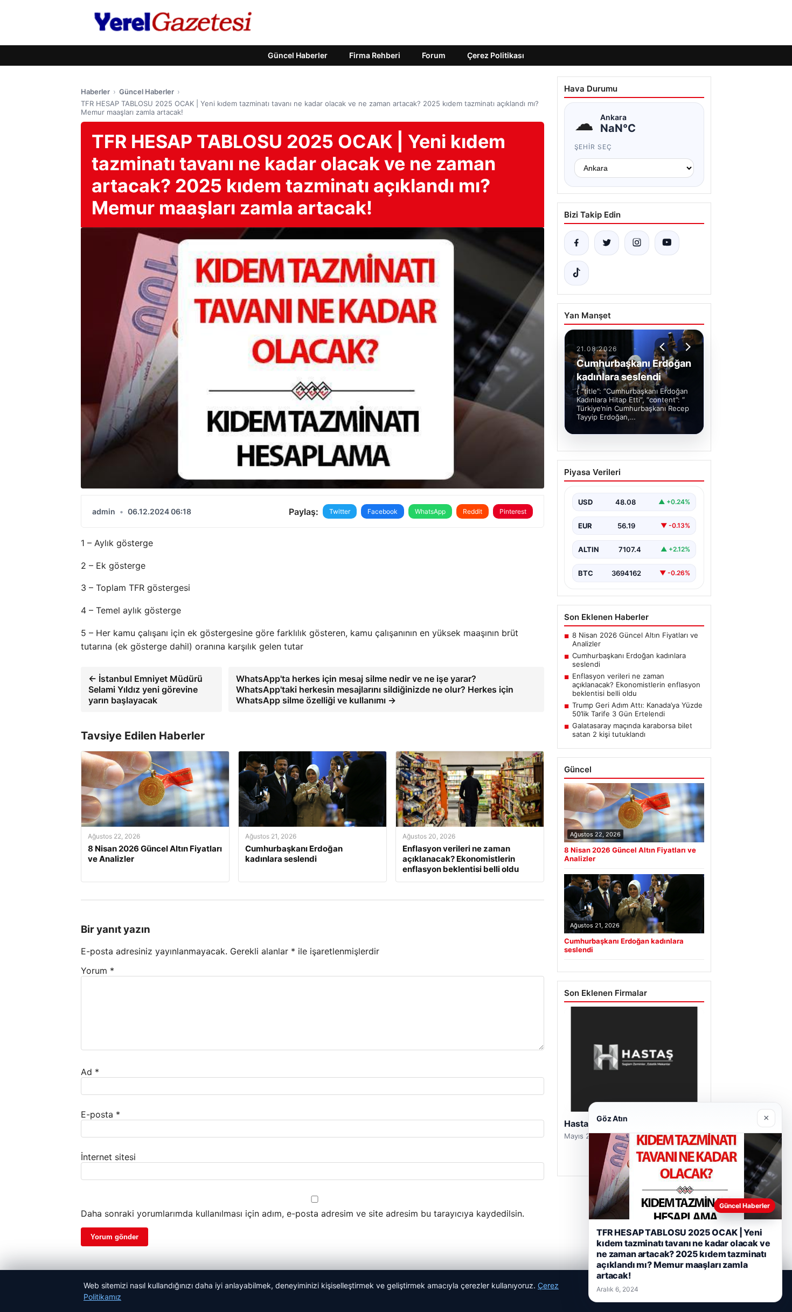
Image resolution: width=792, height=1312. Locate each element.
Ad (90, 1071)
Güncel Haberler (298, 55)
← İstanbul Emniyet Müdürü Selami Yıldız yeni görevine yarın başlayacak (145, 689)
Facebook (382, 511)
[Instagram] (636, 243)
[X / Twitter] (606, 243)
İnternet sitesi (108, 1157)
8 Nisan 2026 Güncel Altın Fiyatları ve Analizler (635, 639)
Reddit (472, 511)
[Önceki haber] (664, 347)
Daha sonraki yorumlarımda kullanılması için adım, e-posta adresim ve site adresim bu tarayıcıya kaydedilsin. (302, 1213)
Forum (434, 55)
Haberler (95, 91)
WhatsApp (430, 511)
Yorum (97, 970)
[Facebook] (576, 243)
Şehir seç (593, 147)
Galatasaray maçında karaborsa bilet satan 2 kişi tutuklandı (632, 729)
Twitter (339, 511)
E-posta (100, 1114)
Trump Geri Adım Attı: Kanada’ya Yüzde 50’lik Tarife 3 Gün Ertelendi (637, 709)
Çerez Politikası (495, 55)
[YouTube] (667, 243)
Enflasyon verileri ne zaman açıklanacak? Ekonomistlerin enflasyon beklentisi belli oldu (636, 684)
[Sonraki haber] (686, 347)
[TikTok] (576, 273)
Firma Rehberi (374, 55)
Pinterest (512, 511)
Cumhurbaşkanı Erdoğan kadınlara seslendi (629, 659)
